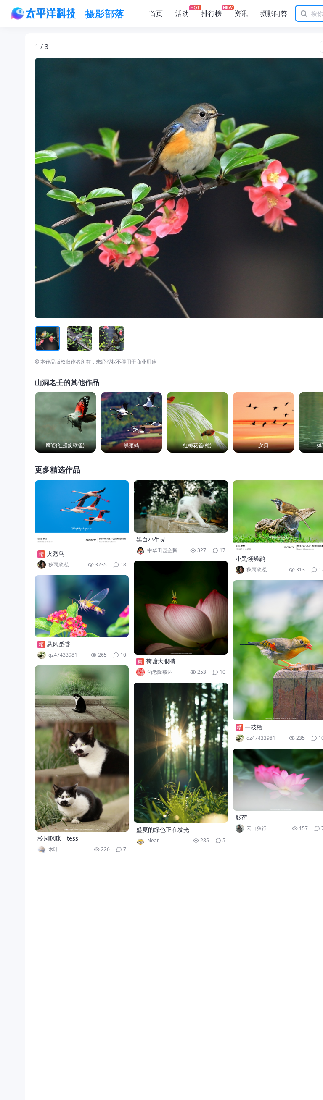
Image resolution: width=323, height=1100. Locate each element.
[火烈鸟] (82, 513)
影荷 (241, 817)
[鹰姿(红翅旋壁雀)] (65, 422)
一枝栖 (253, 727)
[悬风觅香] (82, 606)
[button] (74, 188)
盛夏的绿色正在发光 (162, 829)
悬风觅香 (58, 644)
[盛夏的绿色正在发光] (181, 753)
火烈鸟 (55, 554)
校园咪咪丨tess (57, 838)
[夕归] (263, 422)
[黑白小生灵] (181, 506)
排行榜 (211, 13)
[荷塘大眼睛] (181, 608)
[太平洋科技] (43, 13)
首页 (156, 13)
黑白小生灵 (151, 539)
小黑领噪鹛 (250, 559)
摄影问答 (273, 13)
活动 (182, 13)
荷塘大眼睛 (160, 661)
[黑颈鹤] (131, 422)
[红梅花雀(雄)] (197, 422)
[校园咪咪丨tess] (82, 748)
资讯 (241, 13)
